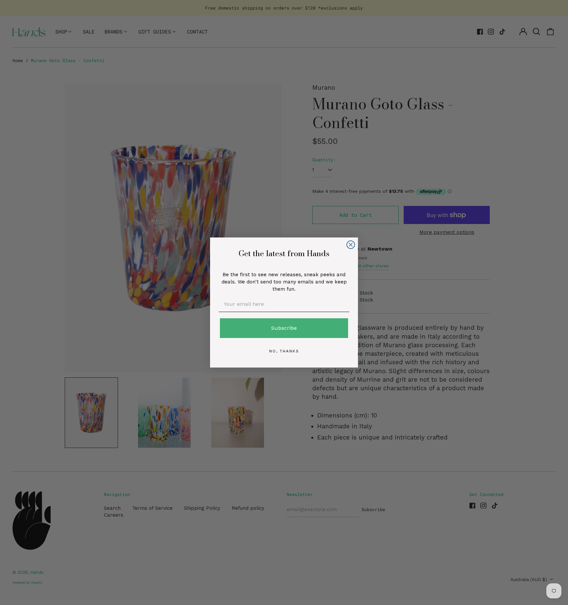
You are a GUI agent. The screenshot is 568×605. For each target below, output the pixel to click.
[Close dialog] (351, 245)
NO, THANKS (284, 351)
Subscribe (284, 328)
